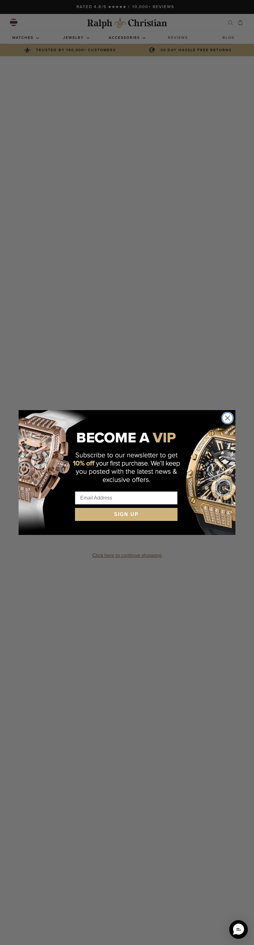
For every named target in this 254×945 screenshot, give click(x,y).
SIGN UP (126, 514)
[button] (238, 929)
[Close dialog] (227, 418)
